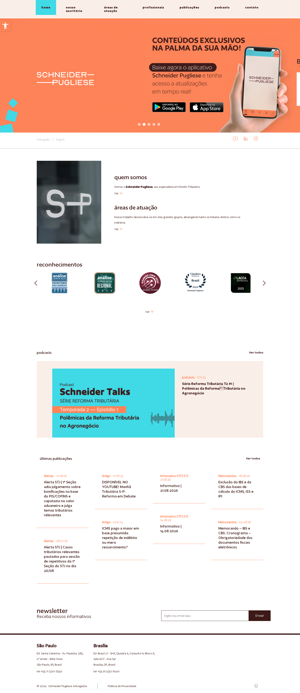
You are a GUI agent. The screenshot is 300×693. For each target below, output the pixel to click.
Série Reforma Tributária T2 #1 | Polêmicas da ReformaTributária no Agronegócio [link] (213, 388)
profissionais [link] (153, 7)
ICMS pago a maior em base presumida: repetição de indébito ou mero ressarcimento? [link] (120, 537)
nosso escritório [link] (74, 9)
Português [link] (43, 139)
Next (264, 283)
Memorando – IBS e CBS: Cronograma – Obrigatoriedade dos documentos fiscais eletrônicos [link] (235, 537)
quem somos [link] (130, 177)
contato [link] (252, 7)
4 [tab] (153, 124)
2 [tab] (144, 124)
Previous (36, 283)
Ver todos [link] (256, 352)
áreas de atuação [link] (111, 9)
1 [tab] (139, 124)
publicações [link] (189, 7)
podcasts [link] (222, 7)
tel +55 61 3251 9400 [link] (106, 671)
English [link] (60, 139)
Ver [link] (116, 193)
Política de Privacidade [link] (122, 686)
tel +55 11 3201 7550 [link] (49, 671)
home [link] (45, 7)
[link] (5, 25)
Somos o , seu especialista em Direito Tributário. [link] (157, 186)
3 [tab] (149, 124)
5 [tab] (158, 124)
